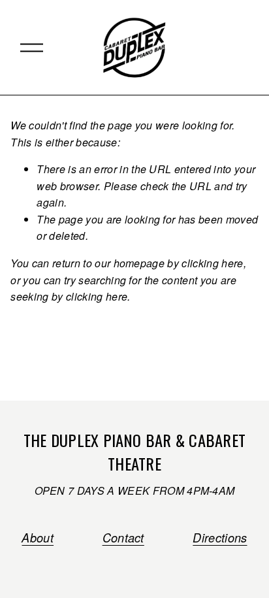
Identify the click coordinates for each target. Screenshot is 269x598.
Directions (220, 537)
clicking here (212, 263)
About (38, 537)
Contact (123, 537)
